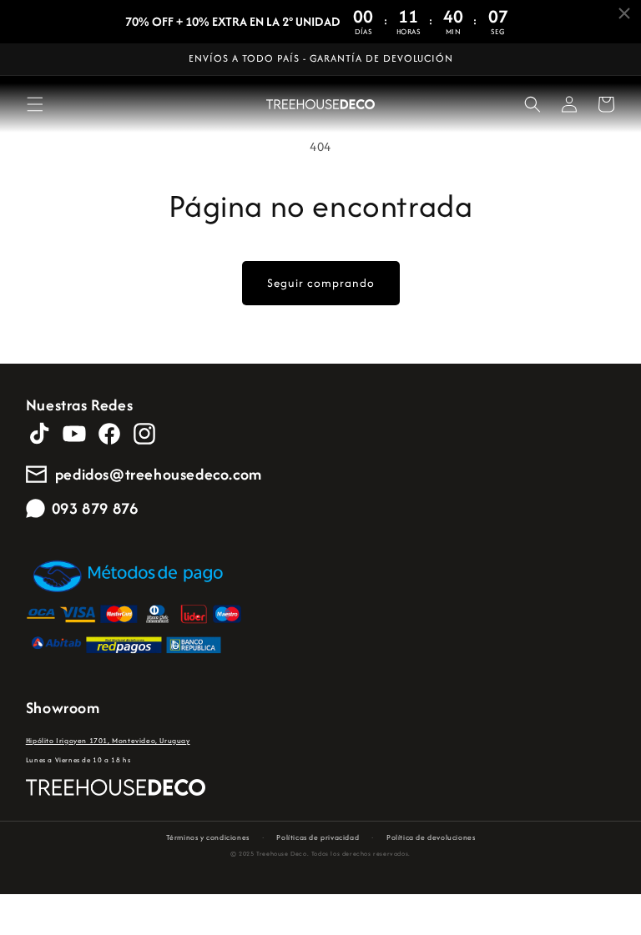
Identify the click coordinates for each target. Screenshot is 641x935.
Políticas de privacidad (317, 837)
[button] (35, 104)
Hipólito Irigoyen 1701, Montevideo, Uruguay (108, 740)
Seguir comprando (321, 282)
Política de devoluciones (430, 837)
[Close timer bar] (624, 13)
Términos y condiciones (208, 837)
